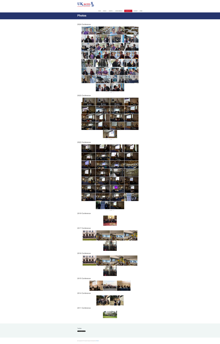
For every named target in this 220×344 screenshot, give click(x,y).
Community (128, 11)
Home (99, 11)
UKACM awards (118, 11)
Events (111, 11)
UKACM (104, 11)
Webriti (97, 340)
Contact (135, 11)
